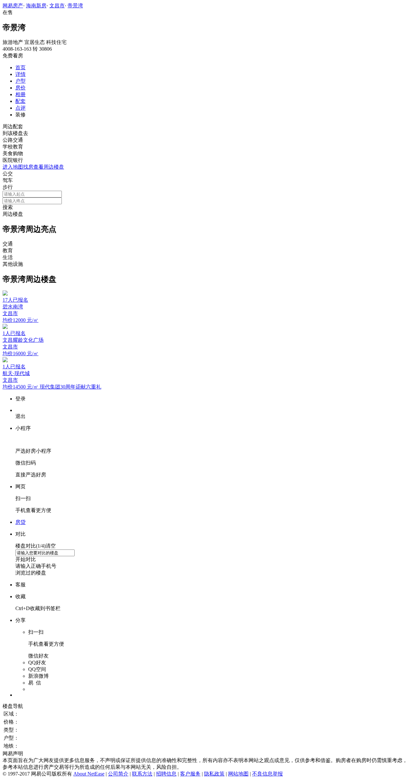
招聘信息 (166, 773)
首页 (20, 67)
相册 (20, 94)
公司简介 (118, 773)
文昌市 (57, 5)
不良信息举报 (267, 773)
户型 (20, 81)
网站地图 (238, 773)
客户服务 (190, 773)
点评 (20, 108)
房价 (20, 87)
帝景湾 (75, 5)
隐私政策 (214, 773)
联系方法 (142, 773)
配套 (20, 101)
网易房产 (13, 5)
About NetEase (88, 773)
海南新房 (36, 5)
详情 (20, 74)
